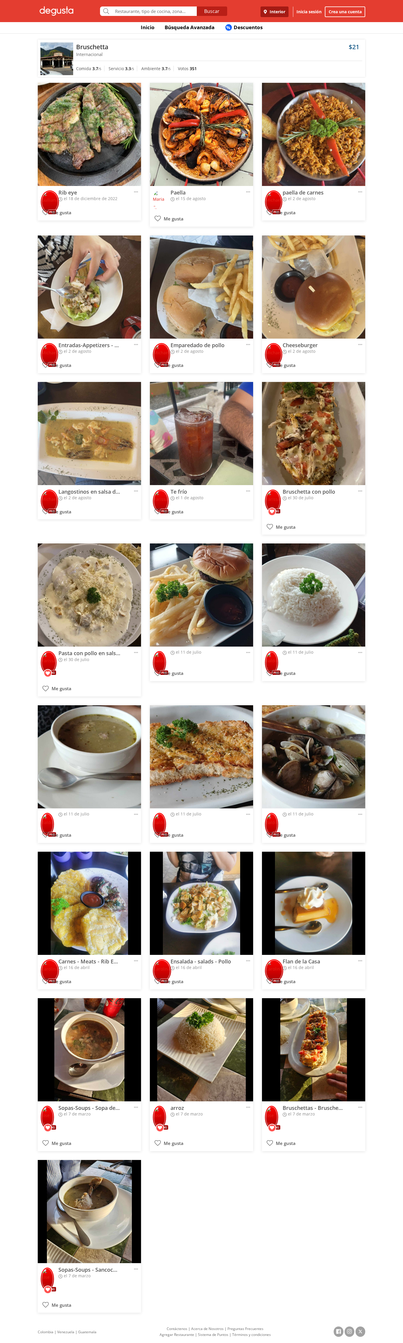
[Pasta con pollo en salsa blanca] (89, 595)
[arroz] (201, 1049)
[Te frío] (201, 433)
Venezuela (65, 1331)
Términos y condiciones (251, 1334)
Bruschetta (92, 47)
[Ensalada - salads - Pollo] (201, 903)
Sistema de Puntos (213, 1334)
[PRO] (50, 197)
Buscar (211, 11)
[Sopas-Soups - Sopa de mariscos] (89, 1049)
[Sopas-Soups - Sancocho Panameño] (89, 1211)
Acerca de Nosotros (207, 1328)
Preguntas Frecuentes (245, 1328)
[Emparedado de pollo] (201, 287)
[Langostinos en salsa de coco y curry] (89, 433)
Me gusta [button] (60, 213)
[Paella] (201, 134)
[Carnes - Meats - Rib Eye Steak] (89, 903)
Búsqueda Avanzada (189, 27)
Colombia (45, 1331)
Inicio (148, 27)
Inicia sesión (309, 11)
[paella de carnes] (313, 134)
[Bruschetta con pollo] (313, 433)
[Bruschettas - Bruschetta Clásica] (313, 1049)
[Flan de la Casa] (313, 903)
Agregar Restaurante (177, 1334)
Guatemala (87, 1331)
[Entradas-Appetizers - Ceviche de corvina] (89, 287)
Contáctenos (177, 1328)
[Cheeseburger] (313, 287)
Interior (276, 11)
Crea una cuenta (345, 11)
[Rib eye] (89, 134)
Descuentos (244, 27)
